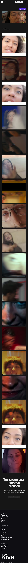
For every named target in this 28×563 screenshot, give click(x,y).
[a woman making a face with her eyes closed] (14, 461)
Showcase (4, 517)
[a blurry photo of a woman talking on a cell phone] (14, 117)
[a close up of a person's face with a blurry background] (14, 387)
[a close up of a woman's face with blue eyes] (14, 436)
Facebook (4, 548)
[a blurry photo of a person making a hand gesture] (14, 166)
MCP (2, 522)
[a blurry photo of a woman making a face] (14, 363)
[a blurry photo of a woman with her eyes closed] (14, 240)
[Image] (14, 44)
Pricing (3, 518)
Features (4, 515)
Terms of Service (6, 538)
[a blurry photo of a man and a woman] (14, 68)
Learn (3, 531)
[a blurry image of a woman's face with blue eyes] (14, 314)
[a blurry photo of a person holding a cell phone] (14, 142)
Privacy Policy (5, 539)
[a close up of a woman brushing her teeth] (14, 93)
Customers (4, 532)
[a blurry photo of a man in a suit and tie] (14, 289)
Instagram (4, 545)
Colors (3, 536)
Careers (3, 534)
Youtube (3, 546)
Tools (3, 520)
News (3, 529)
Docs (2, 527)
